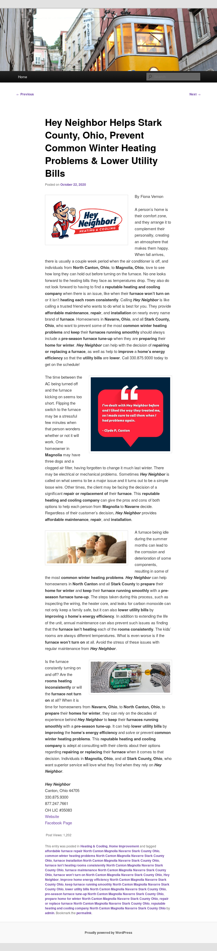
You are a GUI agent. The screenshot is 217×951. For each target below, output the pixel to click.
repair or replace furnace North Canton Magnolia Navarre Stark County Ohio (107, 901)
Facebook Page (58, 822)
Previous (25, 94)
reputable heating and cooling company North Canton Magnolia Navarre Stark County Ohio (105, 905)
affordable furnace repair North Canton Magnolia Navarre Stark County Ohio (102, 850)
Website (52, 816)
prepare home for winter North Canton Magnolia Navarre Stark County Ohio (101, 898)
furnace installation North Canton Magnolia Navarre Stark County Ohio (106, 860)
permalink (84, 912)
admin (49, 912)
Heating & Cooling (93, 846)
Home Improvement (124, 846)
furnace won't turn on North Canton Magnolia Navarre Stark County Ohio (107, 874)
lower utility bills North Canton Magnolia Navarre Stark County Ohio (115, 889)
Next (195, 94)
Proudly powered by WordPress (108, 932)
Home (22, 76)
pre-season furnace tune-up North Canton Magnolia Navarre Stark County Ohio (104, 893)
